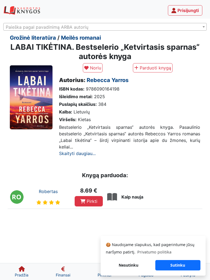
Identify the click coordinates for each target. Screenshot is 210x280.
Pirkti (91, 201)
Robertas (48, 191)
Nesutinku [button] (128, 265)
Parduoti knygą (154, 68)
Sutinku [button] (177, 265)
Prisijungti (187, 10)
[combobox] (105, 27)
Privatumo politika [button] (154, 252)
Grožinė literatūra (33, 37)
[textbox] (105, 27)
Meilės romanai (81, 37)
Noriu (95, 68)
